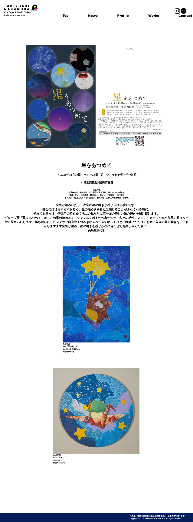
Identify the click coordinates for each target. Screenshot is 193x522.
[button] (154, 16)
